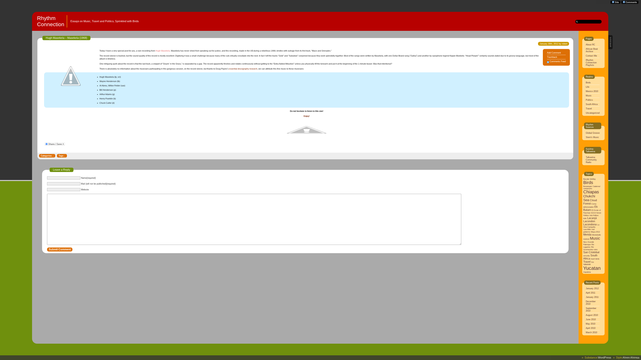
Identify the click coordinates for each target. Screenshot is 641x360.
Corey (593, 204)
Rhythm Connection (50, 21)
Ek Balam (590, 208)
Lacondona (590, 224)
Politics (589, 100)
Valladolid (587, 264)
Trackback (552, 57)
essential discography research (243, 69)
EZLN (593, 213)
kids (585, 218)
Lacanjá (592, 218)
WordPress (604, 357)
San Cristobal (591, 252)
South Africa (592, 104)
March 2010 (591, 332)
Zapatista (587, 272)
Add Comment (554, 53)
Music (589, 95)
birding (592, 179)
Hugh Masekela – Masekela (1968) (66, 37)
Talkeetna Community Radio (591, 160)
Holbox (586, 215)
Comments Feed (558, 61)
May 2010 (590, 323)
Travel (589, 108)
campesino (587, 189)
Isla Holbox (594, 215)
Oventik (591, 242)
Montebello (596, 235)
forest (598, 213)
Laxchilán (587, 229)
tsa (592, 262)
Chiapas (591, 192)
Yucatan (592, 268)
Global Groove (593, 133)
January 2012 (592, 288)
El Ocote (595, 210)
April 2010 (590, 328)
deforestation (588, 207)
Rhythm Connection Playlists (591, 62)
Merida (587, 234)
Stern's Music (592, 137)
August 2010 (592, 315)
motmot (586, 239)
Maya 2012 (595, 232)
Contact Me (591, 55)
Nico (585, 242)
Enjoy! (307, 116)
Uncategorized (593, 113)
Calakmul (596, 186)
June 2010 (591, 319)
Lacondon (589, 221)
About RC (590, 44)
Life (587, 87)
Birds (588, 82)
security (586, 256)
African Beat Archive (592, 50)
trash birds (595, 259)
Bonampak (587, 186)
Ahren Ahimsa (631, 357)
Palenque (587, 245)
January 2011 (592, 297)
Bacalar (586, 179)
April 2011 (590, 293)
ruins (596, 249)
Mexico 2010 (592, 91)
